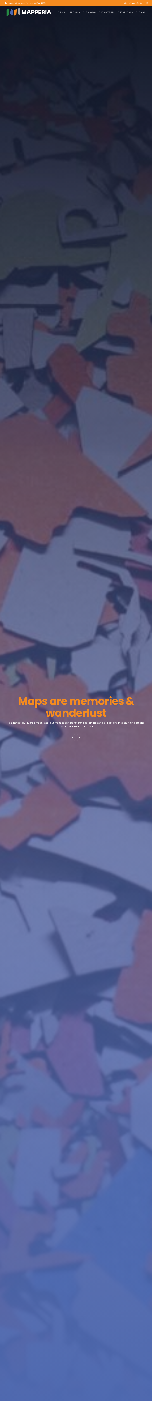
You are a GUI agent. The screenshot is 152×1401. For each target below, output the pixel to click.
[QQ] (6, 3)
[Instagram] (147, 3)
